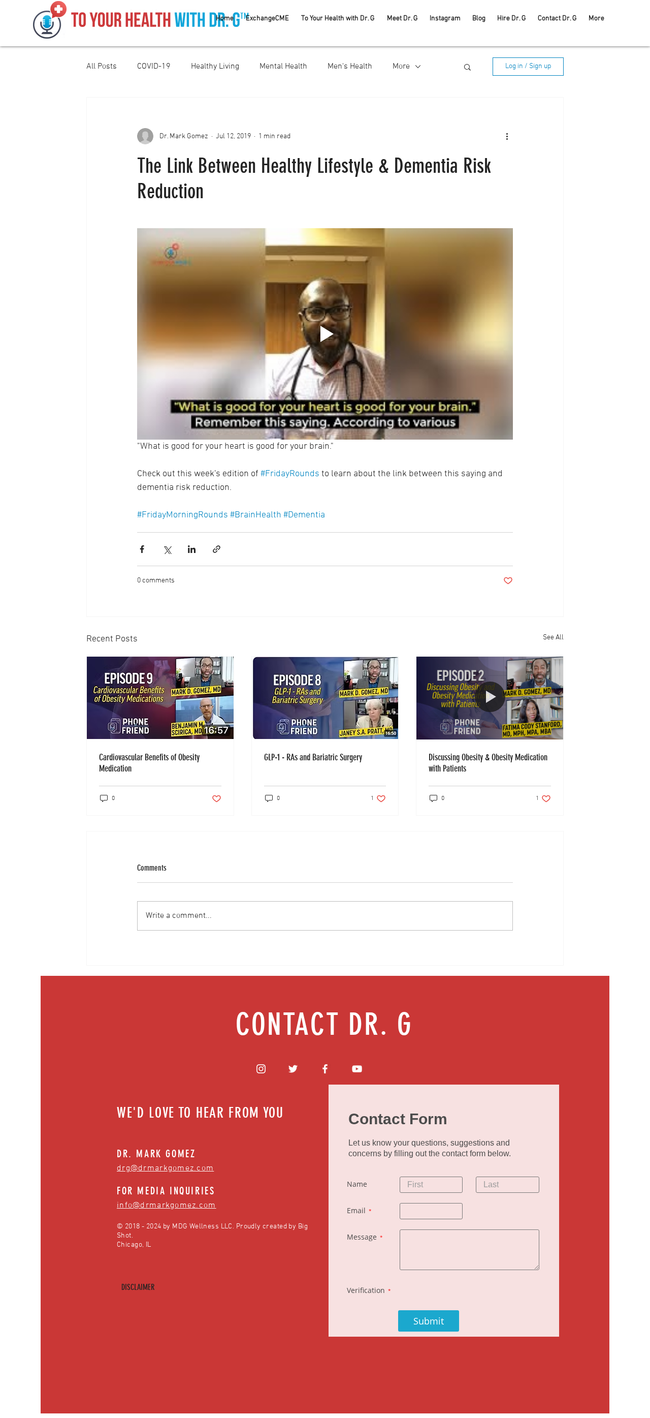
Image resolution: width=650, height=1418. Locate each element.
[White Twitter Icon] (293, 1069)
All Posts (101, 66)
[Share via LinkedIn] (192, 549)
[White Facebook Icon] (325, 1069)
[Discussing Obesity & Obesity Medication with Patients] (489, 698)
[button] (467, 67)
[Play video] (325, 334)
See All (553, 637)
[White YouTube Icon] (357, 1069)
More (401, 66)
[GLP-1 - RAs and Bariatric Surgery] (325, 698)
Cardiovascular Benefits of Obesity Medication (149, 763)
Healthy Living (215, 66)
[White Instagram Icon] (261, 1069)
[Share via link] (216, 549)
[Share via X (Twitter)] (167, 549)
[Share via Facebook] (142, 549)
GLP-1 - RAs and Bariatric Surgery (313, 757)
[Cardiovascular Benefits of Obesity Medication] (160, 698)
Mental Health (283, 66)
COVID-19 (154, 66)
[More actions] (507, 136)
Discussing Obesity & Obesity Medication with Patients (488, 763)
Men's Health (350, 66)
